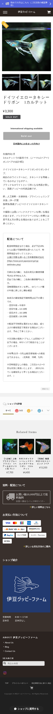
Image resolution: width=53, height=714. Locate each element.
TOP (6, 683)
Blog (7, 647)
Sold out (26, 135)
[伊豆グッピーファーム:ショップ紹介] (26, 588)
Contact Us (10, 651)
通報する (45, 389)
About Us (9, 642)
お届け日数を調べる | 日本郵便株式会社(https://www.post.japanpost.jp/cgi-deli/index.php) (25, 261)
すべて (8, 410)
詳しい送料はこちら (41, 507)
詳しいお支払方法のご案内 (38, 546)
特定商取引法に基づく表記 (41, 683)
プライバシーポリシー (20, 683)
